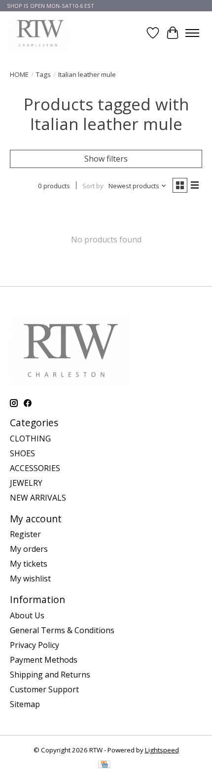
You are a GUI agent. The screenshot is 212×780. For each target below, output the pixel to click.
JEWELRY (26, 482)
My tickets (28, 563)
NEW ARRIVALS (38, 497)
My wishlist (30, 578)
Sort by (93, 185)
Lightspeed (162, 750)
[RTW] (40, 32)
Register (25, 534)
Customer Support (44, 689)
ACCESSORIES (35, 468)
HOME (19, 74)
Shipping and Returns (50, 674)
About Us (27, 615)
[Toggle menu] (192, 33)
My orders (29, 548)
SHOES (22, 453)
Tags (43, 74)
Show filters (106, 158)
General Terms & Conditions (62, 630)
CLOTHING (30, 438)
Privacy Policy (34, 645)
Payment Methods (43, 659)
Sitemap (25, 704)
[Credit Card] (104, 765)
